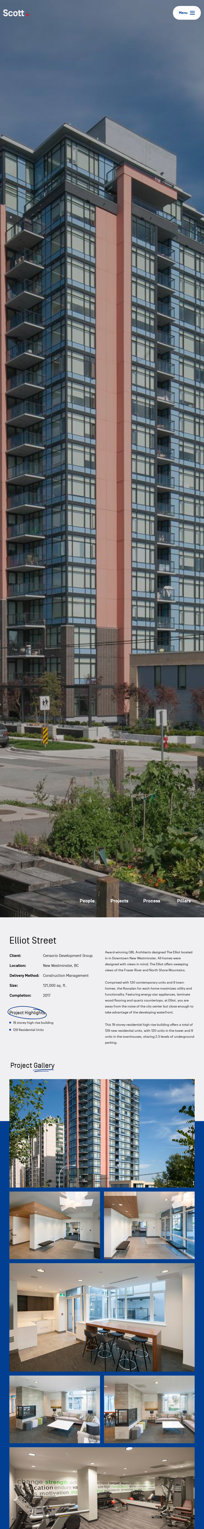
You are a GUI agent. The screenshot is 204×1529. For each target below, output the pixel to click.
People (87, 901)
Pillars (184, 901)
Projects (119, 901)
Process (151, 901)
